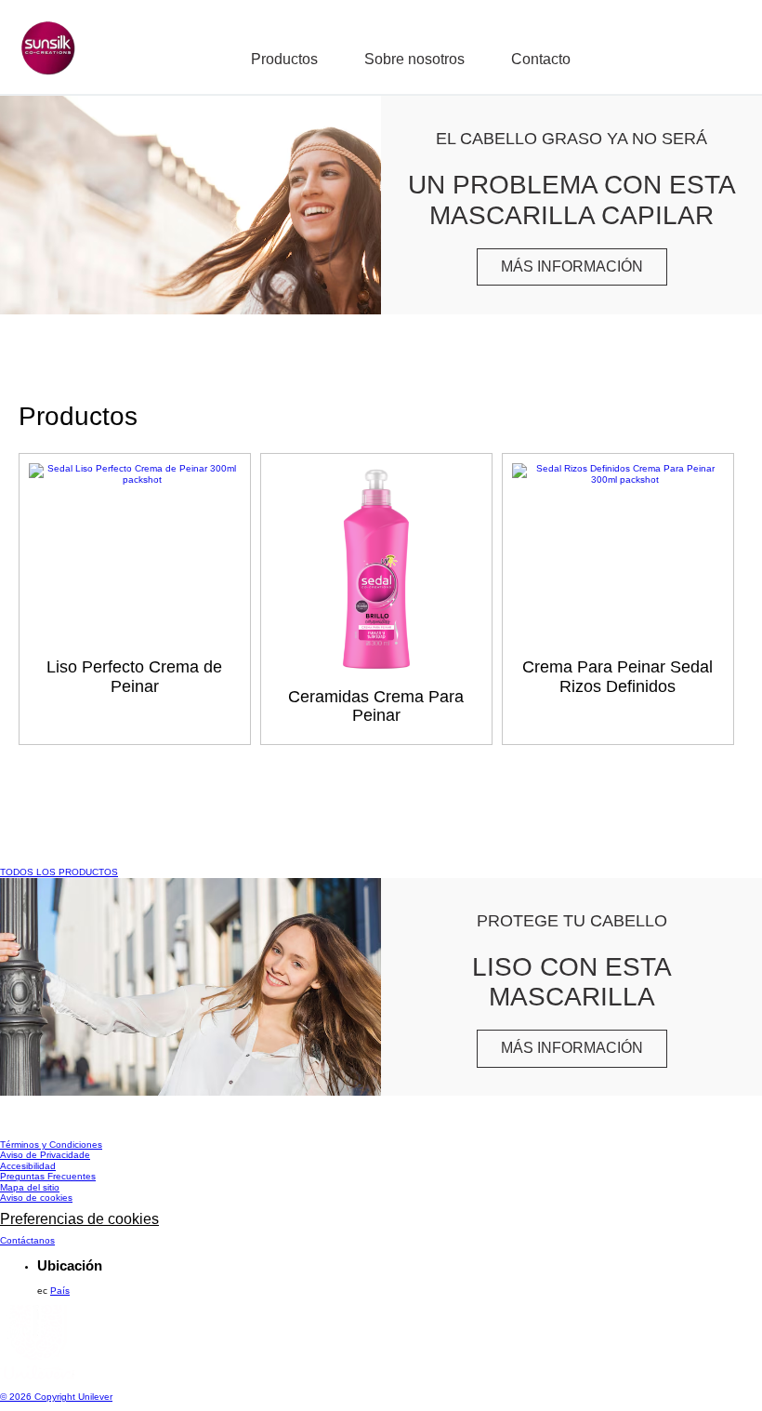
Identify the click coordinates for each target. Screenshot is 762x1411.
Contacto (541, 59)
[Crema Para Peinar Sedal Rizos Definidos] (618, 478)
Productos (284, 59)
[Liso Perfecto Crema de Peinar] (135, 478)
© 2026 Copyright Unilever (56, 1396)
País (60, 1290)
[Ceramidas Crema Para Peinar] (376, 574)
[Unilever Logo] (37, 1376)
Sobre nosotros (414, 59)
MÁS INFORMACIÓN (584, 271)
